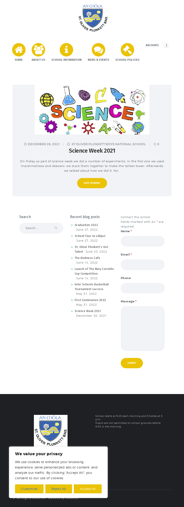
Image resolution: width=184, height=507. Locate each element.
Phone (126, 278)
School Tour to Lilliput (90, 236)
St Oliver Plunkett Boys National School (109, 144)
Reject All (58, 489)
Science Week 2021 (92, 150)
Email (126, 254)
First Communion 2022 (90, 300)
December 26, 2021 (44, 144)
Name (126, 231)
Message (129, 301)
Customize (29, 489)
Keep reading (92, 183)
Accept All (88, 489)
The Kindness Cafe (87, 258)
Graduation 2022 (86, 225)
